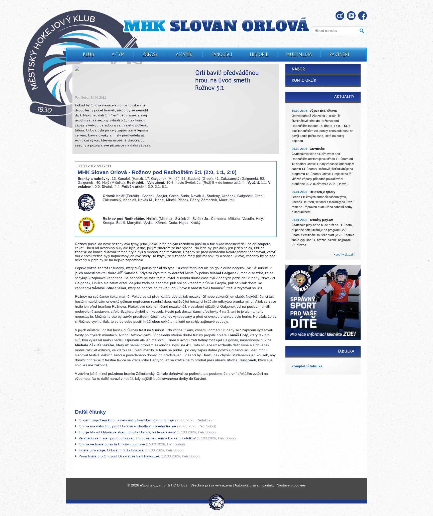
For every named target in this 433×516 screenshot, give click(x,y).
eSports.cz (148, 485)
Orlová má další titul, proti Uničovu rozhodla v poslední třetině (127, 426)
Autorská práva (247, 485)
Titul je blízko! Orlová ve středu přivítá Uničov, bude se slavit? (127, 432)
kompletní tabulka (307, 366)
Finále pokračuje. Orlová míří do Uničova (111, 450)
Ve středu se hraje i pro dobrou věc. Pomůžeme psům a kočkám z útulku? (137, 438)
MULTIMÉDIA (299, 54)
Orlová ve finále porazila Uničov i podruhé (112, 444)
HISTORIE (259, 54)
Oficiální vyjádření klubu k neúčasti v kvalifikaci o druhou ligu (126, 420)
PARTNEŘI (339, 54)
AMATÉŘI (185, 54)
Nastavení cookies (291, 485)
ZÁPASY (150, 54)
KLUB (88, 54)
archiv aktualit (345, 254)
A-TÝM (118, 54)
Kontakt (268, 485)
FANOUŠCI (221, 54)
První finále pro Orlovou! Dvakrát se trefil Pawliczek (119, 456)
